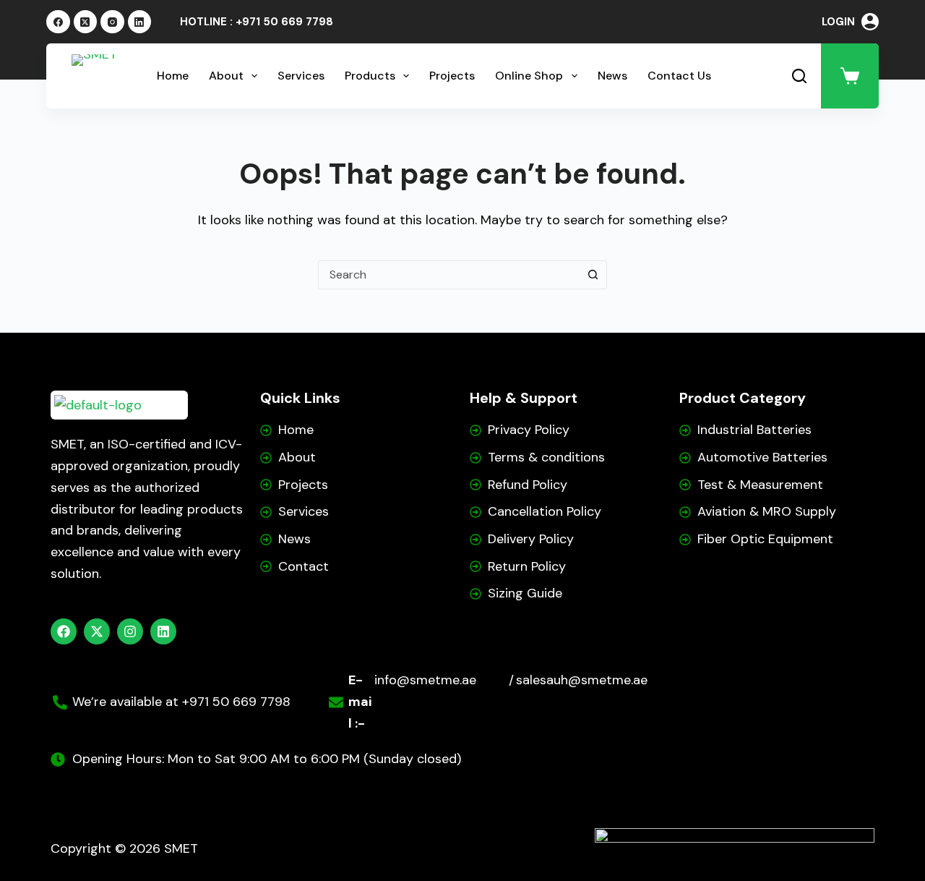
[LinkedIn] (140, 22)
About (226, 75)
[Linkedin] (163, 631)
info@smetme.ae (425, 680)
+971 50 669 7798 (284, 21)
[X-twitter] (97, 631)
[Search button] (592, 275)
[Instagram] (112, 22)
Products (370, 75)
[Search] (799, 76)
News (612, 75)
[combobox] (449, 274)
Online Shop (529, 75)
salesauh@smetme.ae (582, 680)
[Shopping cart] (849, 75)
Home (173, 75)
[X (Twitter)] (86, 22)
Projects (452, 75)
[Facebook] (58, 22)
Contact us (679, 75)
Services (301, 75)
